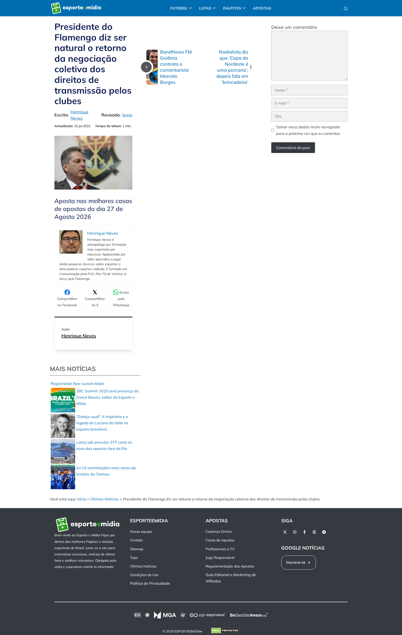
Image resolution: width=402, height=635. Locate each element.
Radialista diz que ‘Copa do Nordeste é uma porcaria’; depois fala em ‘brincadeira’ (232, 67)
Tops (134, 557)
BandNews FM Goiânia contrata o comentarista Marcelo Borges (176, 67)
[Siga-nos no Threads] (314, 532)
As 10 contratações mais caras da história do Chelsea (106, 470)
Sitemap (136, 549)
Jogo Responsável (220, 557)
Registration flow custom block (77, 383)
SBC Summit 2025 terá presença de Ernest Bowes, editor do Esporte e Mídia (107, 397)
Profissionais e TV (220, 549)
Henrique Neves (78, 336)
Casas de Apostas (220, 540)
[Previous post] (146, 67)
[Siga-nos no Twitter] (285, 532)
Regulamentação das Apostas (230, 566)
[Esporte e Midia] (76, 8)
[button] (345, 8)
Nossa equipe (141, 531)
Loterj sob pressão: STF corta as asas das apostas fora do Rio (104, 445)
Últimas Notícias (104, 499)
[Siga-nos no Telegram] (324, 532)
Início (81, 499)
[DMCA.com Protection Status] (225, 631)
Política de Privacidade (150, 583)
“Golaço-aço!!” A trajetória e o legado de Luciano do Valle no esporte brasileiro (102, 422)
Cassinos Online (219, 531)
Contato (136, 540)
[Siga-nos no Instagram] (294, 532)
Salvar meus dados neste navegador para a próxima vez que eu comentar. (308, 130)
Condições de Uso (144, 575)
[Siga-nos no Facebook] (304, 532)
